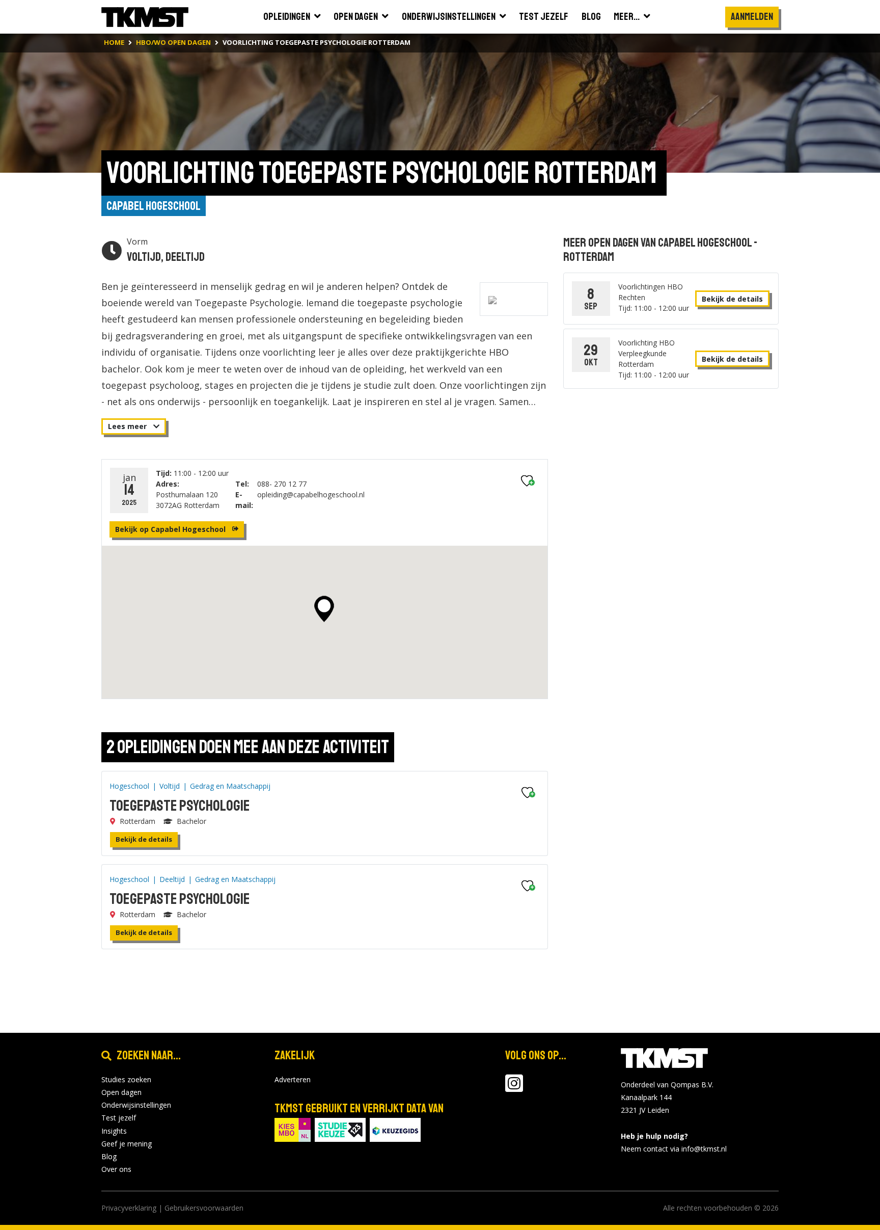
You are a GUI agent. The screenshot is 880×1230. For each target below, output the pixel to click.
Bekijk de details (144, 839)
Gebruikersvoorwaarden (203, 1208)
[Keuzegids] (395, 1129)
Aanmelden (752, 16)
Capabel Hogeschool (153, 205)
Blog (109, 1156)
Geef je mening (126, 1143)
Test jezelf (118, 1117)
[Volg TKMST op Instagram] (514, 1088)
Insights (114, 1131)
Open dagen (121, 1092)
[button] (324, 609)
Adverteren (292, 1079)
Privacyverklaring (128, 1208)
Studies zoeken (126, 1079)
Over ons (116, 1169)
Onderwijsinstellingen (136, 1105)
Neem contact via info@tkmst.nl (674, 1149)
